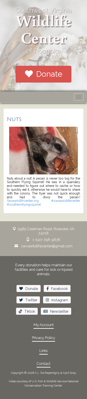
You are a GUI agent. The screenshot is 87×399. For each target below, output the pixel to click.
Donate (49, 74)
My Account (43, 325)
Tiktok (29, 311)
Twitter (31, 300)
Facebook (59, 288)
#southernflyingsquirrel (24, 204)
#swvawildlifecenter (65, 201)
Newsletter (59, 311)
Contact (43, 363)
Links (43, 350)
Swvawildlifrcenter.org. (23, 201)
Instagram (59, 300)
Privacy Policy (43, 337)
